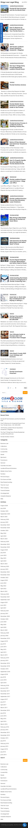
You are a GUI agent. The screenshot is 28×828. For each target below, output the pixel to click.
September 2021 (5, 599)
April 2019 (3, 652)
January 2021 (4, 613)
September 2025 (5, 514)
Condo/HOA (4, 452)
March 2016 (4, 724)
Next (25, 388)
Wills (2, 499)
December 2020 (5, 616)
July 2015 (3, 741)
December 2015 (5, 732)
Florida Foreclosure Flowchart (16, 372)
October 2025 (4, 511)
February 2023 (5, 566)
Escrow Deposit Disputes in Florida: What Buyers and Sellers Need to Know (18, 261)
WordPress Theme (18, 824)
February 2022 (5, 594)
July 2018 (3, 677)
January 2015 (4, 746)
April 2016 (3, 721)
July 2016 (3, 713)
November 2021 (5, 597)
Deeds (2, 454)
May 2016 (3, 718)
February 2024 (5, 541)
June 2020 (3, 622)
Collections (4, 446)
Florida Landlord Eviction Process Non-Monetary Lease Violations (18, 200)
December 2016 (5, 710)
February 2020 (5, 633)
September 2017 (5, 696)
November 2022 (5, 575)
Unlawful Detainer (6, 496)
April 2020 (3, 627)
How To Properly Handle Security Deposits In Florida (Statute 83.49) (18, 162)
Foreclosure (13, 369)
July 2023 (3, 552)
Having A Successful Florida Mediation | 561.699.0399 (16, 317)
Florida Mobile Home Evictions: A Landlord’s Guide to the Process (17, 105)
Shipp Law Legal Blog (10, 2)
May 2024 (3, 533)
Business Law (13, 177)
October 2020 (4, 619)
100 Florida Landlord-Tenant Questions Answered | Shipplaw (17, 48)
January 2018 (4, 688)
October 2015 (4, 738)
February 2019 (5, 658)
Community (4, 449)
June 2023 (3, 555)
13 (15, 388)
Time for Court (5, 485)
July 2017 (3, 702)
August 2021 (4, 602)
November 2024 (5, 527)
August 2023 (4, 550)
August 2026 (4, 505)
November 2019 (5, 638)
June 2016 (3, 716)
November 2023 (5, 547)
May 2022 (3, 586)
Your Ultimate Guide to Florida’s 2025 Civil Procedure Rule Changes (18, 336)
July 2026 (3, 508)
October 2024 (4, 530)
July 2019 (3, 644)
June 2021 (3, 605)
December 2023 (5, 544)
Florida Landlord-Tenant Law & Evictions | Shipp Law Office (18, 181)
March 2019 (4, 655)
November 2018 (5, 666)
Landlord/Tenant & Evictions (16, 6)
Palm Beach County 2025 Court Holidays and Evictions (18, 355)
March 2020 (4, 630)
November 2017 (5, 693)
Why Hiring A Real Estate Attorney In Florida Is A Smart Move (18, 219)
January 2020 (4, 635)
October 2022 (4, 577)
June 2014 (3, 754)
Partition (12, 82)
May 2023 (3, 558)
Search (3, 757)
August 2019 (4, 641)
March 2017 (4, 707)
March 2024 (4, 539)
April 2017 (3, 705)
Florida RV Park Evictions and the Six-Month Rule (18, 9)
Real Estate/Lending (14, 238)
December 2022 (5, 572)
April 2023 (3, 561)
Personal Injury (5, 476)
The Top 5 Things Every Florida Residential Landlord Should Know (17, 67)
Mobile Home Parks (6, 471)
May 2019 (3, 649)
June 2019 (3, 646)
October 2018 (4, 669)
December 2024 (5, 525)
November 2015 (5, 735)
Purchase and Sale (14, 215)
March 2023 (4, 563)
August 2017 (4, 699)
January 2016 (4, 729)
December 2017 (5, 691)
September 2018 (5, 671)
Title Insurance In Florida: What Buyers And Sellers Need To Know (18, 242)
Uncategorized (5, 493)
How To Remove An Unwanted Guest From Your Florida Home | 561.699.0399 (17, 30)
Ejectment (3, 457)
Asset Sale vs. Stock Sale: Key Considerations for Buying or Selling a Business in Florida (18, 299)
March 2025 (4, 516)
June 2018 (3, 680)
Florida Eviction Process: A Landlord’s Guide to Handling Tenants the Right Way (18, 125)
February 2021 (5, 610)
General (12, 44)
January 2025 (4, 522)
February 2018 (5, 685)
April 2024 (3, 536)
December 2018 (5, 663)
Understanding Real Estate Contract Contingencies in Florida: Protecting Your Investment (18, 280)
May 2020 (3, 624)
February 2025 (5, 519)
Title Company (5, 488)
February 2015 (5, 743)
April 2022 (3, 588)
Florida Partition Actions (18, 85)
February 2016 (5, 727)
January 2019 (4, 660)
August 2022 (4, 580)
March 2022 (4, 591)
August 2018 (4, 674)
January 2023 (4, 569)
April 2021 (3, 608)
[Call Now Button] (25, 825)
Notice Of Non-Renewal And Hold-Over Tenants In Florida (18, 143)
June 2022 (3, 583)
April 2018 (3, 682)
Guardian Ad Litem (6, 465)
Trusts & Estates (5, 490)
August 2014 (4, 749)
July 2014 (3, 752)
